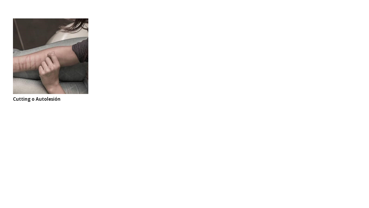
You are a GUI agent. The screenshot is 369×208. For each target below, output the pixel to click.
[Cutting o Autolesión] (50, 56)
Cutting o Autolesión (37, 99)
